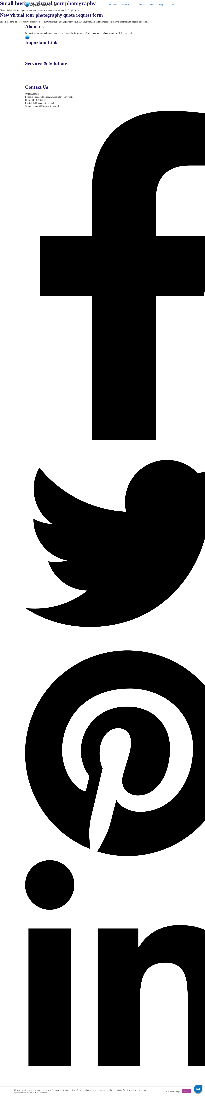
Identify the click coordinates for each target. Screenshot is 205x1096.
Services (126, 4)
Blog (152, 4)
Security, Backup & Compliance (39, 82)
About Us (29, 49)
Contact (174, 4)
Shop (161, 4)
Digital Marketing (33, 70)
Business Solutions (33, 76)
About (139, 4)
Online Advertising (33, 73)
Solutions (113, 4)
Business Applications (34, 79)
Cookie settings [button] (173, 1091)
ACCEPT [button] (186, 1091)
